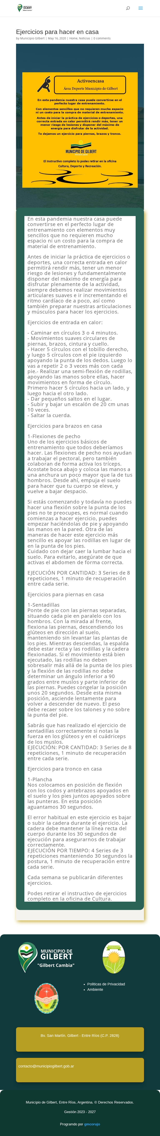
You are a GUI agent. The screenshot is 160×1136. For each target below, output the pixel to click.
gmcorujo (92, 1124)
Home (73, 38)
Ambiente (95, 989)
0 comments (102, 38)
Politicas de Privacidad (106, 984)
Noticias (84, 38)
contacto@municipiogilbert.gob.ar (46, 1066)
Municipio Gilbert (32, 38)
